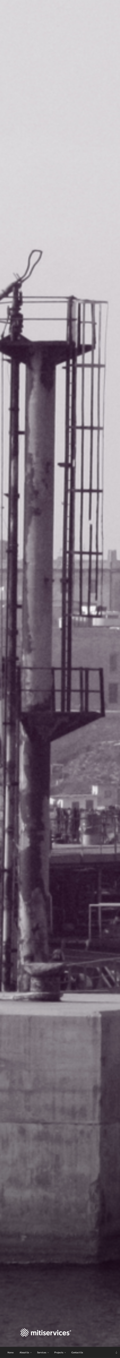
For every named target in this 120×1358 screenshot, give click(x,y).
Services (41, 1352)
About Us (24, 1352)
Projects (58, 1352)
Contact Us (77, 1352)
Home (11, 1352)
